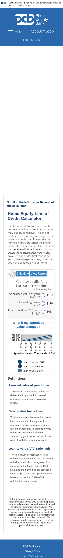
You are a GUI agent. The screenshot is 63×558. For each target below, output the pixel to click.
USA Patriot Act (31, 546)
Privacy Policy (32, 551)
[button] (31, 325)
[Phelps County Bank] (31, 19)
